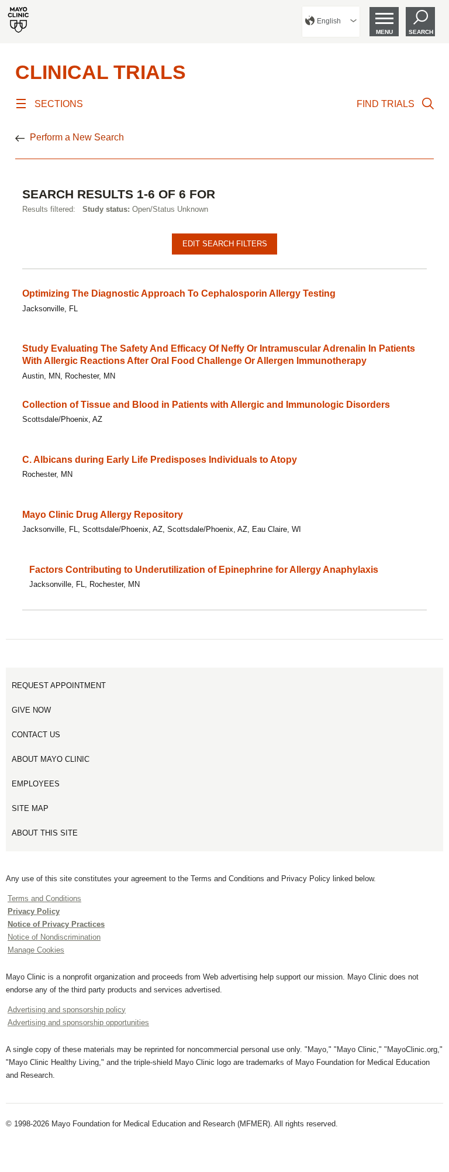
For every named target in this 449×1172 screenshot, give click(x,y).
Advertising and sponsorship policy (67, 1009)
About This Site (45, 833)
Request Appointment (59, 685)
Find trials (386, 104)
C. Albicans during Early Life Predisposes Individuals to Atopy (159, 460)
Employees (36, 783)
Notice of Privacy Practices (56, 924)
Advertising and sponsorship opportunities (78, 1022)
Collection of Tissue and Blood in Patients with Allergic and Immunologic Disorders (206, 405)
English (329, 21)
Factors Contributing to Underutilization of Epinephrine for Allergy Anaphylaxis (203, 570)
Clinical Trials (100, 72)
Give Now (31, 710)
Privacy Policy (34, 911)
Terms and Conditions (44, 898)
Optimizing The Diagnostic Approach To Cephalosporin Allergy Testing (179, 293)
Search (421, 32)
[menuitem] (331, 21)
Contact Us (36, 734)
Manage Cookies (36, 950)
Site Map (30, 808)
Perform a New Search (77, 137)
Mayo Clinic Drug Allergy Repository (102, 515)
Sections (58, 104)
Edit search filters (224, 243)
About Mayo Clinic (50, 759)
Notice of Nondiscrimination (54, 937)
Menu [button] (384, 32)
